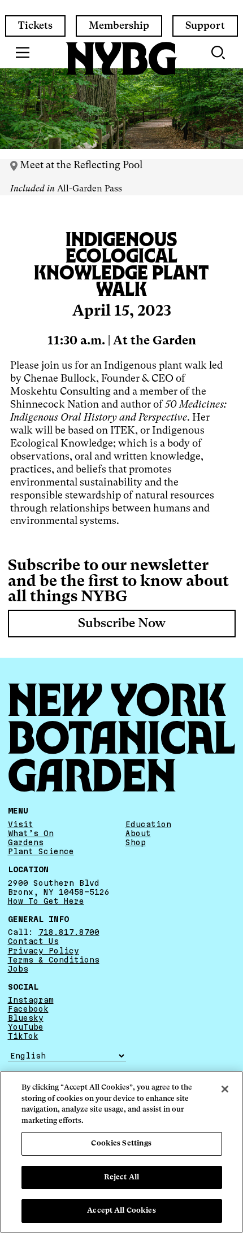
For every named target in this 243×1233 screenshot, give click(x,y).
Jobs (18, 968)
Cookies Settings (121, 1143)
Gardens (26, 842)
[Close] (224, 1089)
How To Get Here (46, 901)
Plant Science (41, 851)
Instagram (31, 999)
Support (205, 26)
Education (148, 824)
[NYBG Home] (121, 59)
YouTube (26, 1026)
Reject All (121, 1177)
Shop (135, 842)
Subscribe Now (122, 624)
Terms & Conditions (53, 959)
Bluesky (26, 1017)
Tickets (35, 26)
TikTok (23, 1035)
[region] (121, 1152)
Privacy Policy (43, 950)
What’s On (31, 833)
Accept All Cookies (121, 1210)
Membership (119, 26)
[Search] (219, 52)
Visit (20, 824)
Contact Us (33, 941)
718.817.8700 (68, 932)
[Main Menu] (23, 52)
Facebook (28, 1008)
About (138, 833)
